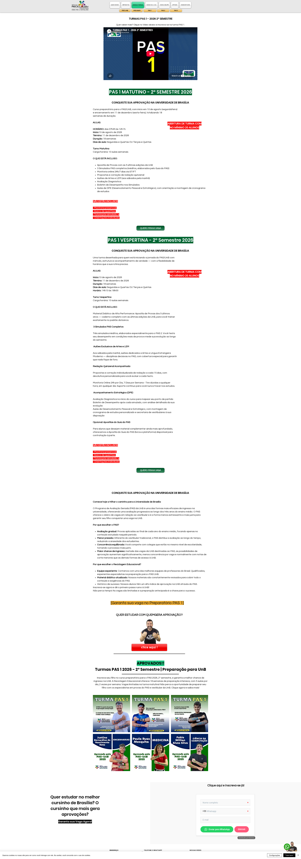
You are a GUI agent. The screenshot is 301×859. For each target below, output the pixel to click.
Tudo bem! (289, 855)
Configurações (274, 855)
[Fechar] (298, 855)
